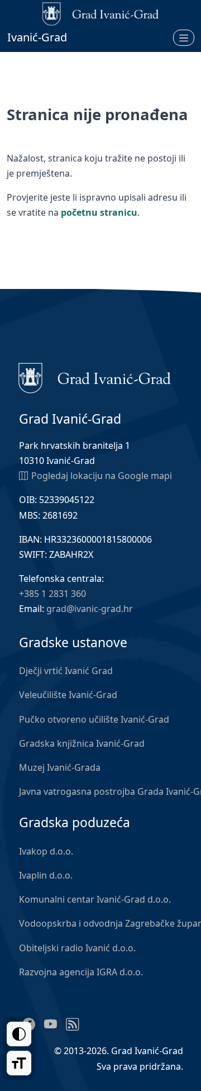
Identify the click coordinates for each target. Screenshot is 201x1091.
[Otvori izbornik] (183, 37)
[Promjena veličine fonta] (19, 1063)
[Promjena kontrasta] (19, 1034)
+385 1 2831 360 (52, 593)
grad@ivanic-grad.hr (89, 609)
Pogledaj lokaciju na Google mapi (101, 475)
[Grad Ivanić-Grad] (94, 377)
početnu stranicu (99, 212)
